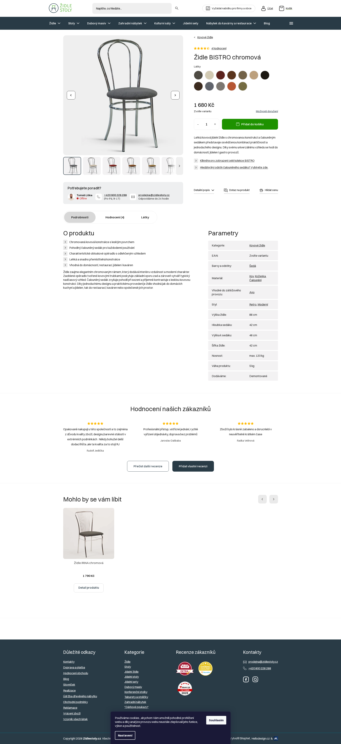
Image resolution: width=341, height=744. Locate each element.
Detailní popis (202, 190)
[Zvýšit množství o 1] (215, 124)
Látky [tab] (145, 217)
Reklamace (70, 707)
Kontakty (68, 661)
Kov (251, 276)
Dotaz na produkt (239, 190)
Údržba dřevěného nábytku (80, 696)
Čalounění (255, 280)
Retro (253, 304)
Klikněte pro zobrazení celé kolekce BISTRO (227, 160)
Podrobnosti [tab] (79, 217)
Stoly (127, 666)
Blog (66, 679)
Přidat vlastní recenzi (193, 466)
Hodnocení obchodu (75, 673)
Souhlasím (216, 720)
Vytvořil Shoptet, (240, 738)
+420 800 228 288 (115, 195)
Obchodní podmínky (75, 702)
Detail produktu (88, 587)
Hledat (177, 8)
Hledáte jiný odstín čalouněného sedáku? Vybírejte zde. (234, 167)
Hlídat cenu (271, 190)
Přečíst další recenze (148, 466)
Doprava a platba (74, 667)
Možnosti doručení (267, 111)
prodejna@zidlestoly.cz (154, 195)
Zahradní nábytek (135, 702)
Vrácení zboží (72, 713)
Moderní (263, 304)
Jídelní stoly (131, 676)
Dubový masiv (133, 687)
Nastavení (125, 735)
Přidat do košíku (252, 124)
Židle (127, 661)
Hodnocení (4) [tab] (114, 217)
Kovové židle (257, 245)
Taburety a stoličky (136, 697)
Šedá (252, 266)
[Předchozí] (71, 95)
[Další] (175, 95)
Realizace (69, 690)
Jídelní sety (131, 682)
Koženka (260, 276)
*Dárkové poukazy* (136, 707)
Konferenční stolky (135, 692)
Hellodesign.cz (260, 738)
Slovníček (69, 684)
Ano (252, 292)
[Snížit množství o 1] (198, 124)
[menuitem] (54, 23)
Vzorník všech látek (75, 719)
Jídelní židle (131, 671)
